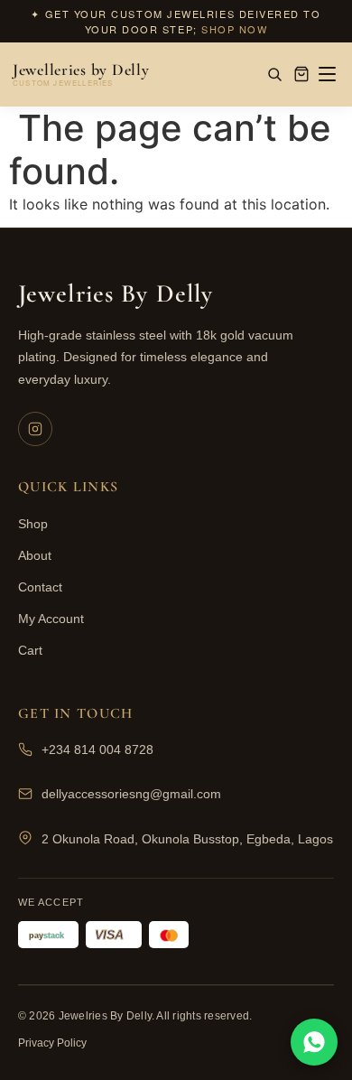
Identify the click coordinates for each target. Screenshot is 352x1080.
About (34, 555)
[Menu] (327, 74)
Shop (33, 524)
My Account (51, 618)
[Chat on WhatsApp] (314, 1042)
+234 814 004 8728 (97, 749)
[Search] (274, 74)
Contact (40, 587)
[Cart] (301, 74)
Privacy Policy (52, 1043)
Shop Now (234, 29)
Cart (30, 650)
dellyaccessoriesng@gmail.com (131, 794)
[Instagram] (35, 429)
